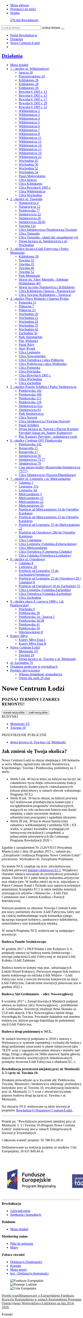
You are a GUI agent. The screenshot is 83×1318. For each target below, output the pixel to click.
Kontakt (15, 1266)
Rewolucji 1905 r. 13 (33, 91)
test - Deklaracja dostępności (29, 1273)
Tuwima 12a (27, 226)
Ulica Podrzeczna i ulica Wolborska (43, 364)
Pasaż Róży (26, 344)
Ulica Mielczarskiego (33, 548)
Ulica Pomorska (29, 367)
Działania (16, 39)
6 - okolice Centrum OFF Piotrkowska (36, 440)
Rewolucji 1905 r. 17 (33, 99)
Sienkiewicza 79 (30, 463)
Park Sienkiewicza (31, 413)
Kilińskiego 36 (29, 88)
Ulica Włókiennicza (32, 191)
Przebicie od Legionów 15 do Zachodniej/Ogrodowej (39, 572)
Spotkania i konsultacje (25, 1214)
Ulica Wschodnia (30, 195)
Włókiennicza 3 (29, 114)
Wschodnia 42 (28, 329)
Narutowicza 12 (29, 206)
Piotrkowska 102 (30, 390)
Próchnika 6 (27, 609)
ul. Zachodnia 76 (21, 663)
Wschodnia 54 (28, 172)
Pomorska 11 (27, 302)
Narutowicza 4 (29, 203)
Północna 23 (27, 310)
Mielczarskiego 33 (31, 505)
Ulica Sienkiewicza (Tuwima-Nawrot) (44, 421)
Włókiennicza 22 (30, 157)
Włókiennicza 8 (29, 134)
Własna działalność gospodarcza (40, 674)
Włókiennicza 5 (29, 122)
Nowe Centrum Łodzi (25, 43)
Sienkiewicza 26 (30, 218)
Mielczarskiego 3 (30, 494)
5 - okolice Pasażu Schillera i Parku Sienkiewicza (43, 387)
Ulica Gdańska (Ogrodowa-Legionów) (45, 555)
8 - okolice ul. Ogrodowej (27, 559)
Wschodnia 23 (28, 318)
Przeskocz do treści (23, 9)
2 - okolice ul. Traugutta (26, 199)
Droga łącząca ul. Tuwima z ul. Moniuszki (47, 659)
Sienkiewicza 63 (30, 410)
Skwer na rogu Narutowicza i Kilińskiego (47, 287)
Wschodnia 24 (28, 321)
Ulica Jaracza (28, 180)
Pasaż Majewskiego (32, 176)
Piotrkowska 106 (30, 394)
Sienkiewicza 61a (30, 406)
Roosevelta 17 (28, 452)
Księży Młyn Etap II (32, 643)
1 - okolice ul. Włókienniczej (29, 68)
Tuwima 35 (26, 264)
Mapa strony (18, 1269)
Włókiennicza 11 (30, 137)
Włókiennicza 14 (30, 145)
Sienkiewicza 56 (30, 456)
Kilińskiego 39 (29, 256)
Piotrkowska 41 (29, 624)
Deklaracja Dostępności (26, 1262)
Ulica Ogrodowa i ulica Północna (41, 360)
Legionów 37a (28, 486)
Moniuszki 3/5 (28, 651)
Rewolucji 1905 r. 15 (33, 95)
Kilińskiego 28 (29, 84)
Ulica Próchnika (29, 371)
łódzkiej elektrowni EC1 (44, 870)
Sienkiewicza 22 (30, 214)
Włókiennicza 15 (30, 149)
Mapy (14, 1247)
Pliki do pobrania (21, 1243)
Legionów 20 (28, 567)
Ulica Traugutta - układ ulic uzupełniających (48, 237)
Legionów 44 (28, 490)
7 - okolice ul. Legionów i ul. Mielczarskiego (40, 479)
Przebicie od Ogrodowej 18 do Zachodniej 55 (49, 586)
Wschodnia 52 (28, 168)
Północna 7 (26, 306)
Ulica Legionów (30, 352)
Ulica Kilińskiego (30, 183)
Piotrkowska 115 (30, 398)
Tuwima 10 (26, 655)
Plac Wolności (28, 341)
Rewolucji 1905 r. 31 (33, 107)
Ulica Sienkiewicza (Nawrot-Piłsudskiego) (47, 475)
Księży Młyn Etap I (32, 640)
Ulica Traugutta (29, 233)
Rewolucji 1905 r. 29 (33, 103)
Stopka (15, 13)
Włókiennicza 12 (30, 141)
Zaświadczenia (20, 1211)
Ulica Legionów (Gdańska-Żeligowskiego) (48, 544)
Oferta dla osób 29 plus (34, 678)
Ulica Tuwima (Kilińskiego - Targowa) (45, 295)
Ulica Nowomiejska (32, 356)
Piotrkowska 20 (29, 613)
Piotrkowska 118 (30, 402)
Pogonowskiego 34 (32, 76)
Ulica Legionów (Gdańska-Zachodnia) (45, 590)
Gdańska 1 (26, 482)
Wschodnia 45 (28, 160)
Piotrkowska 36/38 (31, 620)
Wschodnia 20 (28, 314)
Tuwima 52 (26, 272)
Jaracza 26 (26, 72)
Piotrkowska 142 (30, 444)
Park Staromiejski (30, 337)
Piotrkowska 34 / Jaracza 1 (37, 617)
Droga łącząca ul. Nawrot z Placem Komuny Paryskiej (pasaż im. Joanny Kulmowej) (49, 431)
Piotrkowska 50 (29, 628)
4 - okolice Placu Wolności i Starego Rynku (39, 298)
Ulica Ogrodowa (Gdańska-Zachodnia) (45, 594)
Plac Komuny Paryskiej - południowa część (48, 436)
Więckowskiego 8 (31, 632)
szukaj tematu (51, 27)
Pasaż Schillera (29, 425)
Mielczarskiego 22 (31, 502)
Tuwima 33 (26, 260)
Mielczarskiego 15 (31, 498)
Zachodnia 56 (28, 333)
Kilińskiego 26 (29, 80)
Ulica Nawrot (28, 417)
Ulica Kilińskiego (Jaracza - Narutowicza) (47, 291)
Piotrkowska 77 (29, 210)
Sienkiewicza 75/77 (32, 459)
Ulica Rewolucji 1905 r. (35, 187)
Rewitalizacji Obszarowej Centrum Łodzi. (44, 1110)
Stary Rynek (27, 348)
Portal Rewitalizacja (23, 35)
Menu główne (19, 5)
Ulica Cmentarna (30, 540)
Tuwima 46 (26, 268)
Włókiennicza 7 (29, 130)
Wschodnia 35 (28, 325)
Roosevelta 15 (28, 448)
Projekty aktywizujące (25, 670)
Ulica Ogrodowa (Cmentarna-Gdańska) (45, 551)
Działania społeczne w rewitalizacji (33, 666)
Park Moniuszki (29, 275)
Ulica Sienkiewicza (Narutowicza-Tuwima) (48, 229)
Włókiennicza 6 (29, 126)
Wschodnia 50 (28, 164)
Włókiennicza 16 (30, 153)
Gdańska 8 (26, 563)
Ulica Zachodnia (30, 383)
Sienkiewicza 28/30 (32, 222)
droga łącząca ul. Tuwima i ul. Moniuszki (38, 742)
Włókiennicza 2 (29, 111)
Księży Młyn (19, 636)
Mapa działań (19, 65)
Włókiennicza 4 (29, 118)
